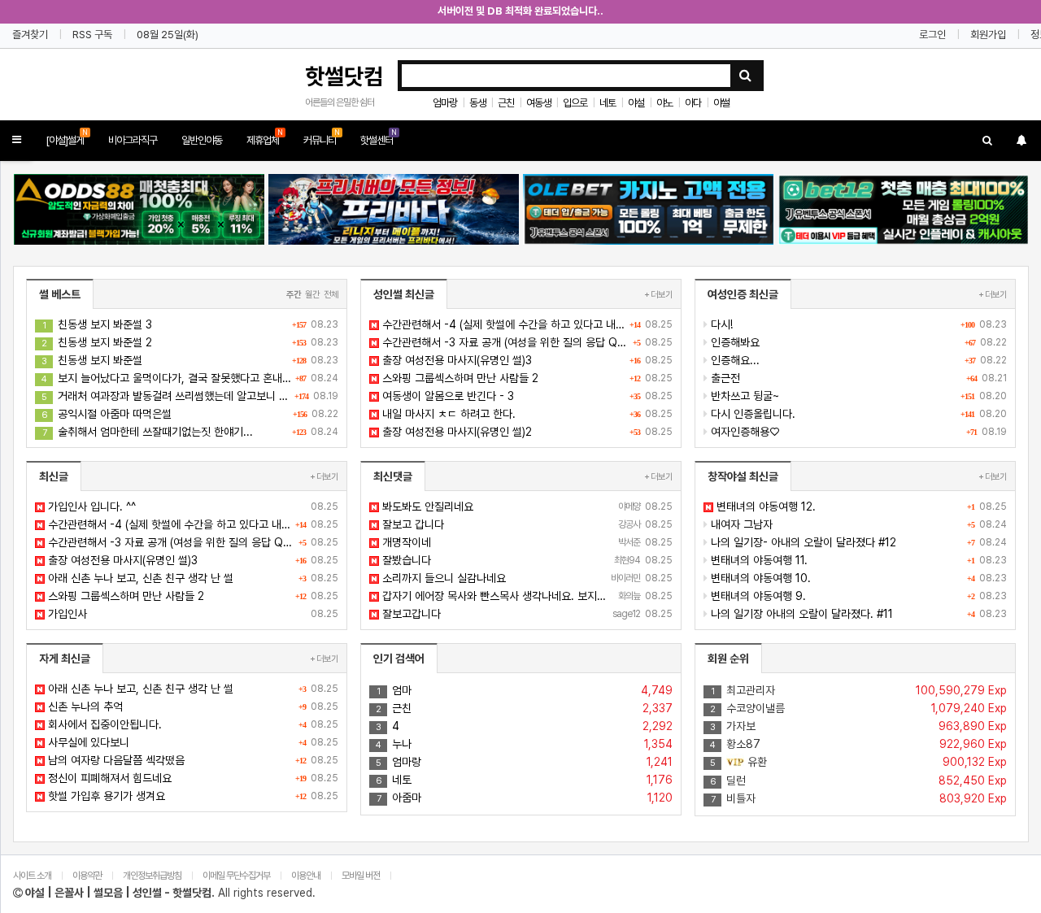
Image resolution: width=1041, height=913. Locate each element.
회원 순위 (728, 658)
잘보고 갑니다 (526, 524)
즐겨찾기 (30, 34)
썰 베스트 (60, 294)
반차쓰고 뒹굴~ (857, 395)
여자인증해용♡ (857, 431)
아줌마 (525, 797)
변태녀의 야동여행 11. (857, 560)
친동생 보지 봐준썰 (189, 360)
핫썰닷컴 (344, 76)
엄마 (525, 690)
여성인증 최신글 (743, 294)
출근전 (857, 378)
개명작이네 (526, 542)
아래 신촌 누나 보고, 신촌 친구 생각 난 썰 (191, 578)
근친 (506, 103)
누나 (524, 743)
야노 (664, 103)
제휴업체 (264, 137)
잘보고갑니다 (526, 613)
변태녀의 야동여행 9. (857, 595)
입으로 (575, 103)
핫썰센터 (378, 137)
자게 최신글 (64, 658)
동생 (477, 103)
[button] (16, 140)
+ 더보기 (658, 294)
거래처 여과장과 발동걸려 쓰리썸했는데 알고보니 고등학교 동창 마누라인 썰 (189, 395)
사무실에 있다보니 (191, 742)
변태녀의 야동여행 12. (860, 506)
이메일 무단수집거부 (236, 875)
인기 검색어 (399, 658)
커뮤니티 (321, 137)
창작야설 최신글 (743, 476)
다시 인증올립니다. (857, 413)
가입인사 (191, 613)
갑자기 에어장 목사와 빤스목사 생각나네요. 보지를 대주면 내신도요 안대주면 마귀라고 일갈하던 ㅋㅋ (526, 595)
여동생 (538, 103)
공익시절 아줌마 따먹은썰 (189, 413)
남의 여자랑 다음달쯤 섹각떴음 (191, 760)
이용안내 (305, 875)
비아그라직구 (132, 140)
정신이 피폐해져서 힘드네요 (191, 778)
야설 (636, 103)
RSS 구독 (92, 34)
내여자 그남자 (857, 524)
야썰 (721, 103)
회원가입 (988, 34)
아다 (693, 103)
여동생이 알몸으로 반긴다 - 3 (526, 395)
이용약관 (87, 875)
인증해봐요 (857, 342)
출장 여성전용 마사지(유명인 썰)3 (526, 360)
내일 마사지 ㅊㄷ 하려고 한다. (526, 413)
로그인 (932, 34)
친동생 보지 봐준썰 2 (189, 342)
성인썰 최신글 (403, 294)
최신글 (53, 476)
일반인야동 (201, 140)
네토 (607, 103)
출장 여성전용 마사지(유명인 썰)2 (526, 431)
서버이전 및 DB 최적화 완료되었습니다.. (520, 11)
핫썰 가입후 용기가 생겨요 (191, 795)
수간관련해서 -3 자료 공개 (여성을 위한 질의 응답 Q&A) (526, 342)
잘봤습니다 (526, 560)
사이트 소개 (32, 875)
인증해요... (857, 360)
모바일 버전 (361, 875)
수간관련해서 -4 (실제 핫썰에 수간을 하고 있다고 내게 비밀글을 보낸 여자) (526, 324)
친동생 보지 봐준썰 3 (190, 324)
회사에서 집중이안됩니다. (191, 724)
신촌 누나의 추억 (191, 706)
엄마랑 (445, 103)
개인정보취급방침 (152, 875)
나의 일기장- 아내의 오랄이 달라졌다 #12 (857, 542)
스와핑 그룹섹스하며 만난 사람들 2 (526, 378)
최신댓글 (392, 476)
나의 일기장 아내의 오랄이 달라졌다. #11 (857, 613)
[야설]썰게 (67, 137)
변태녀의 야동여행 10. (857, 578)
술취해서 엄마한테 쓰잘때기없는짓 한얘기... (190, 431)
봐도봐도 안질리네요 (526, 506)
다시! (857, 324)
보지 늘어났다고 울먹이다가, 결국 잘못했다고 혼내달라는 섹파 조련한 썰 (189, 378)
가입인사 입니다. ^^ (191, 506)
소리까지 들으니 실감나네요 (526, 578)
